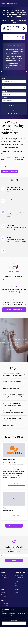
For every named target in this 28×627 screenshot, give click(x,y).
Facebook (6, 603)
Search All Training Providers (14, 309)
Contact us (3, 596)
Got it (14, 623)
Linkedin (6, 605)
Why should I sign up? (20, 575)
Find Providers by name (14, 113)
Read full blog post (17, 483)
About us (3, 592)
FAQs (2, 594)
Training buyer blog (14, 526)
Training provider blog (20, 577)
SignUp (16, 592)
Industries (3, 575)
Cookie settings (14, 620)
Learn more (15, 616)
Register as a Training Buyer (10, 171)
